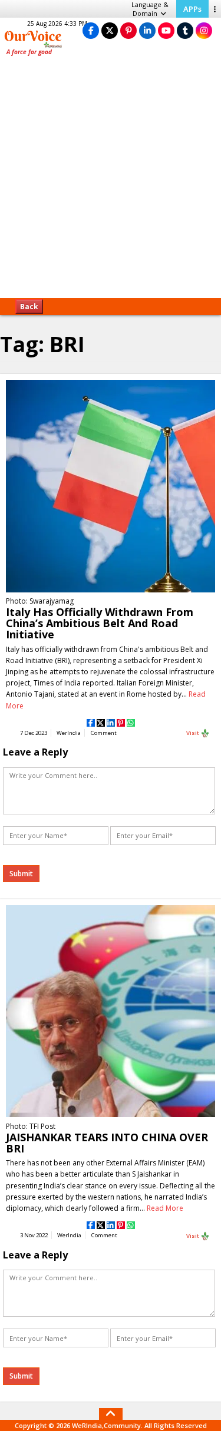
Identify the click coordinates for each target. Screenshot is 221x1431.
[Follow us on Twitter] (109, 30)
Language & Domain (150, 9)
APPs (192, 9)
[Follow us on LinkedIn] (147, 30)
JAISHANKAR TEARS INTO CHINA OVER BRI (107, 1142)
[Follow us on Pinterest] (128, 30)
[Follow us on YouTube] (166, 30)
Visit (193, 733)
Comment (104, 733)
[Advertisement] (110, 181)
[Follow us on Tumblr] (185, 30)
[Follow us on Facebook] (91, 30)
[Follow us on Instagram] (204, 30)
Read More (165, 1208)
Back (29, 307)
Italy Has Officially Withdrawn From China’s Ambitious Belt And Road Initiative (99, 623)
